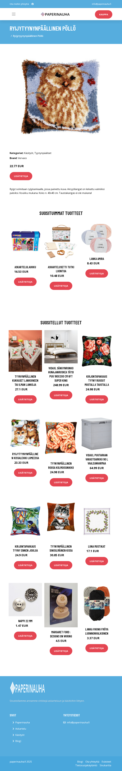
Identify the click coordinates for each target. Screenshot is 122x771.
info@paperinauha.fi (101, 4)
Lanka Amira (97, 259)
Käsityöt (28, 153)
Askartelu (20, 728)
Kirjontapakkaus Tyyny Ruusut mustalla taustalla (97, 380)
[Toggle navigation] (14, 14)
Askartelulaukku (25, 267)
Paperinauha (22, 722)
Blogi (18, 741)
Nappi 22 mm (25, 621)
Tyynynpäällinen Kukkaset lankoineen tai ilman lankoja (25, 380)
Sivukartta (105, 765)
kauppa (103, 14)
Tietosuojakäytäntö (86, 765)
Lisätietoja (21, 176)
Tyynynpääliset (42, 153)
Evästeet (106, 761)
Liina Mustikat (96, 546)
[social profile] (32, 4)
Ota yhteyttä (92, 761)
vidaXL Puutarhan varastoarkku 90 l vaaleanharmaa (97, 459)
